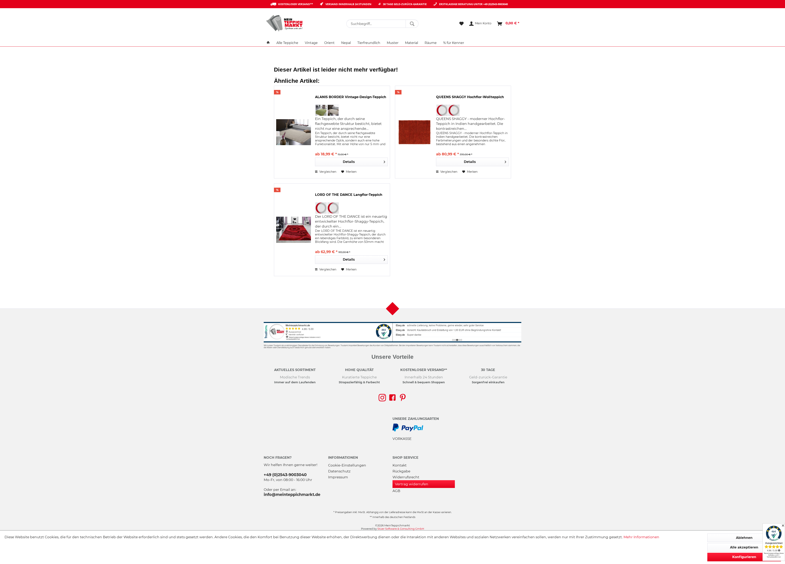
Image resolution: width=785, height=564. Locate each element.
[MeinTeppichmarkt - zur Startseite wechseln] (286, 23)
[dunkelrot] (333, 208)
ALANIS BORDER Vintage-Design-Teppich (350, 97)
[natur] (333, 110)
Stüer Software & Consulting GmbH (400, 528)
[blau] (321, 208)
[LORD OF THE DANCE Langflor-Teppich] (293, 230)
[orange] (454, 110)
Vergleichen (327, 172)
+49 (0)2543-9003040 (495, 4)
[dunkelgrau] (442, 110)
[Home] (268, 42)
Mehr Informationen (641, 537)
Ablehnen (744, 538)
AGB (396, 491)
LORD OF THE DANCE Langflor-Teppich (348, 195)
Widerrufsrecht (405, 477)
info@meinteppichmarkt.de (292, 494)
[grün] (321, 110)
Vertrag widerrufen (411, 484)
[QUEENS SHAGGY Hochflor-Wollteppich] (414, 132)
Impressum (338, 477)
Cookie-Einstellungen (347, 465)
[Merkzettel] (461, 24)
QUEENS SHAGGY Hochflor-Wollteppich (470, 97)
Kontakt (399, 465)
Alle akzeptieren (744, 547)
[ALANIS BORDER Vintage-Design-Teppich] (293, 132)
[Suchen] (412, 24)
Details (349, 162)
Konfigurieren (744, 557)
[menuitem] (382, 24)
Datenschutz (339, 471)
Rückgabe (401, 471)
